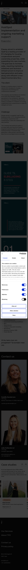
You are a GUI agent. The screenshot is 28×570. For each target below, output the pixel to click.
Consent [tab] (5, 258)
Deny (14, 315)
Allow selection (14, 310)
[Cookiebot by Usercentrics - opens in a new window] (19, 254)
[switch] (24, 289)
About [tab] (23, 258)
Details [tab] (14, 258)
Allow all (14, 306)
